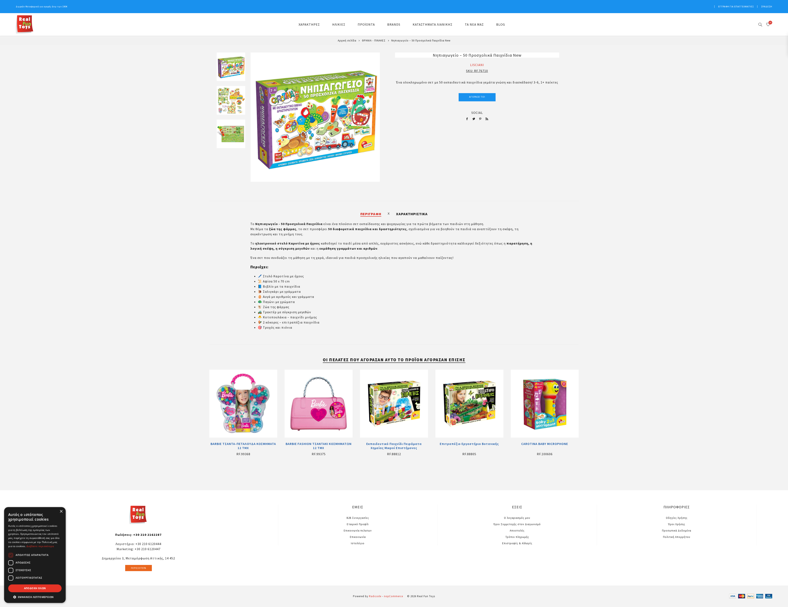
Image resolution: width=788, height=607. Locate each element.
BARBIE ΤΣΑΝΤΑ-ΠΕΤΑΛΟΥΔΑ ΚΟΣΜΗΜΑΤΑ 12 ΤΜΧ (243, 446)
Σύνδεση (766, 6)
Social (477, 113)
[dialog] (35, 555)
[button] (35, 597)
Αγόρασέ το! (477, 96)
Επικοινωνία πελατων (358, 530)
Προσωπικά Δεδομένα (676, 530)
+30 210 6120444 (148, 544)
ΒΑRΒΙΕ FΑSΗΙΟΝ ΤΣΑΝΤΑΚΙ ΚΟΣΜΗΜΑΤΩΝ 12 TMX (319, 446)
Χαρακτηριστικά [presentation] (412, 213)
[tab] (371, 213)
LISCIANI (477, 65)
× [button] (61, 511)
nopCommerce (393, 596)
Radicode (375, 596)
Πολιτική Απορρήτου (676, 537)
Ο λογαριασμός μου (517, 518)
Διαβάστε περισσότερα (40, 546)
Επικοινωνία (358, 537)
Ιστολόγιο (357, 543)
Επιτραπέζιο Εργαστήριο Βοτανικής (469, 444)
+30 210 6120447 (147, 549)
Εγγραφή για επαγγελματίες (736, 6)
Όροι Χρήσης (676, 524)
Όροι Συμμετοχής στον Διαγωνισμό (517, 524)
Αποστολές (517, 530)
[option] (231, 69)
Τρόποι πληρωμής (517, 537)
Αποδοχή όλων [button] (35, 588)
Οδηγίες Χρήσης (676, 518)
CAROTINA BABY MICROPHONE (544, 444)
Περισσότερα (138, 568)
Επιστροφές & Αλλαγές (517, 543)
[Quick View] (243, 403)
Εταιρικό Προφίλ (358, 524)
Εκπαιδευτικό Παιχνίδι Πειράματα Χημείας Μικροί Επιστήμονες (394, 446)
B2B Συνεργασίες (358, 518)
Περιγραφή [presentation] (370, 213)
